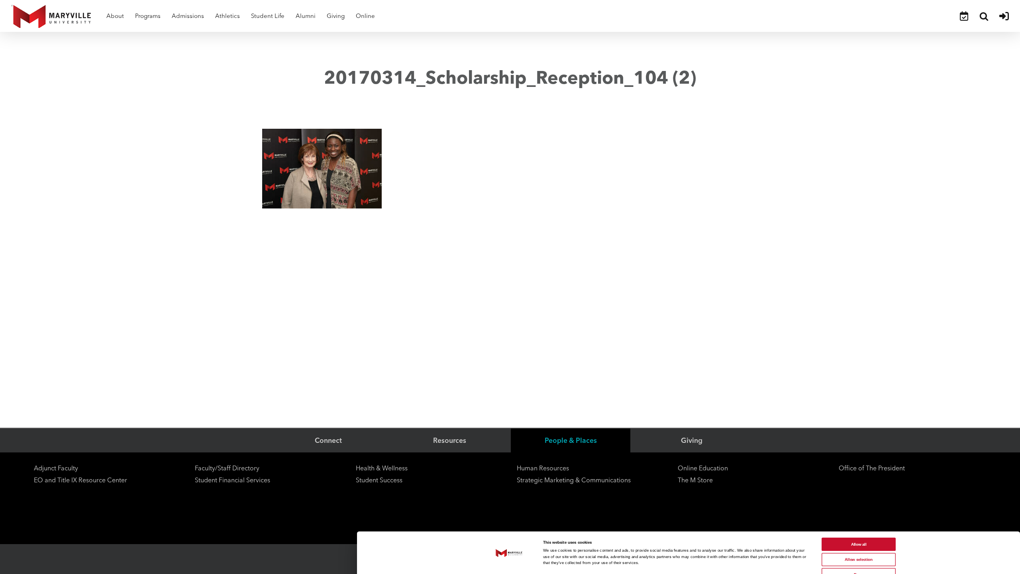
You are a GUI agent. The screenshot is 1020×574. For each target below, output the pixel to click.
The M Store (695, 480)
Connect (328, 440)
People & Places (571, 440)
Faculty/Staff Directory (227, 468)
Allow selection (859, 559)
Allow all (859, 544)
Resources (449, 440)
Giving (691, 440)
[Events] (964, 16)
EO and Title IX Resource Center (80, 480)
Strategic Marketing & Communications (574, 480)
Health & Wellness (382, 468)
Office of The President (872, 468)
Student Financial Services (232, 480)
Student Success (379, 480)
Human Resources (543, 468)
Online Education (703, 468)
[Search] (983, 16)
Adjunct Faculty (56, 468)
